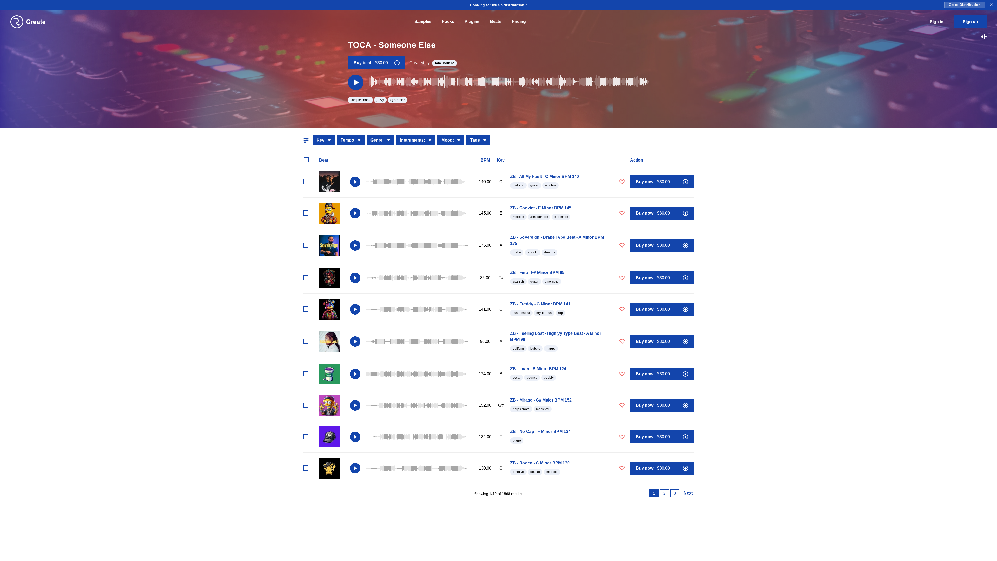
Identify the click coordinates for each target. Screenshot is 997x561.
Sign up (970, 21)
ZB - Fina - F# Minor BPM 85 (537, 272)
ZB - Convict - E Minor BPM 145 (540, 208)
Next (688, 493)
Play (355, 182)
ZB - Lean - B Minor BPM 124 (538, 368)
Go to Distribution (965, 5)
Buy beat (371, 63)
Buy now (653, 181)
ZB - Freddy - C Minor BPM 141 (540, 304)
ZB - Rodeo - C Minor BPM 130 (540, 463)
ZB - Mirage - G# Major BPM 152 (541, 400)
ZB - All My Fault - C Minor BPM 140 (544, 176)
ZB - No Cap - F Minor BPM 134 (540, 431)
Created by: (431, 63)
